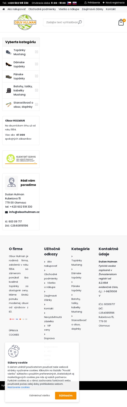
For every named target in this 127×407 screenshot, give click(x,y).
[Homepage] (3, 9)
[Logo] (25, 22)
